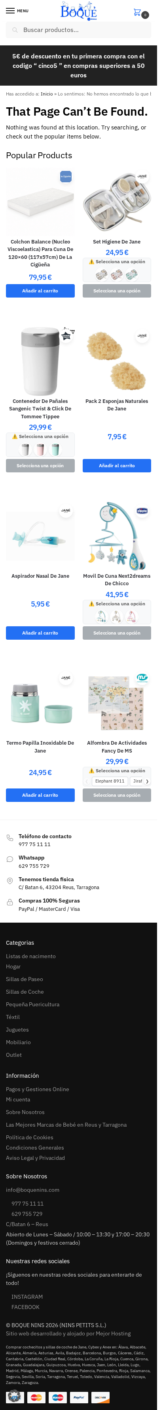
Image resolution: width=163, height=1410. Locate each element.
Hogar (13, 966)
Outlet (14, 1054)
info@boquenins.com (32, 1189)
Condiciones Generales (35, 1147)
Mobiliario (18, 1042)
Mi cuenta (18, 1099)
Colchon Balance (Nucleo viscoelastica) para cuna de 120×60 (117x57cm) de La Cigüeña (40, 253)
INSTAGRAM (27, 1296)
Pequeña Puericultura (32, 1004)
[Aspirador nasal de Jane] (40, 536)
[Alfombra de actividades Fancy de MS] (117, 703)
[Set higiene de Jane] (117, 202)
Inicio (47, 94)
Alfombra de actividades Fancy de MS (117, 747)
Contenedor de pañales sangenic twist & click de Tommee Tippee (40, 409)
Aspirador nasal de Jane (40, 576)
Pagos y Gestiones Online (37, 1089)
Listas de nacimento (31, 956)
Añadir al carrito (40, 291)
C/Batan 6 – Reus (27, 1224)
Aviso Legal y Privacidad (35, 1157)
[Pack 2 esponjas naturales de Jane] (117, 361)
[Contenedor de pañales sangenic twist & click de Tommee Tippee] (40, 361)
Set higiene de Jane (116, 241)
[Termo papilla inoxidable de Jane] (40, 703)
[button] (142, 11)
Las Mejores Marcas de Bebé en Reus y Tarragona (66, 1124)
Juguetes (17, 1029)
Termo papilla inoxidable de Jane (40, 747)
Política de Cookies (29, 1137)
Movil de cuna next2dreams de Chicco (116, 580)
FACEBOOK (25, 1307)
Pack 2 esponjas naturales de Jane (116, 405)
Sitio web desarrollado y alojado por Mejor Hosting (68, 1333)
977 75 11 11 (27, 1203)
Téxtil (13, 1017)
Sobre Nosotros (25, 1112)
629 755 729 (26, 1213)
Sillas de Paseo (24, 979)
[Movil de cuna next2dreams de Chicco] (117, 536)
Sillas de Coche (25, 991)
